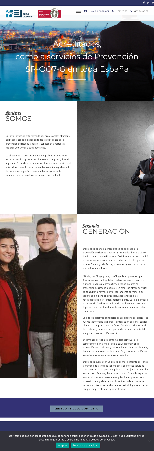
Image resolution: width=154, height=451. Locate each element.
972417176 (121, 11)
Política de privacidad (85, 445)
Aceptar (62, 445)
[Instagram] (153, 3)
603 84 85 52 (141, 11)
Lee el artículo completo (76, 408)
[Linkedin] (148, 3)
